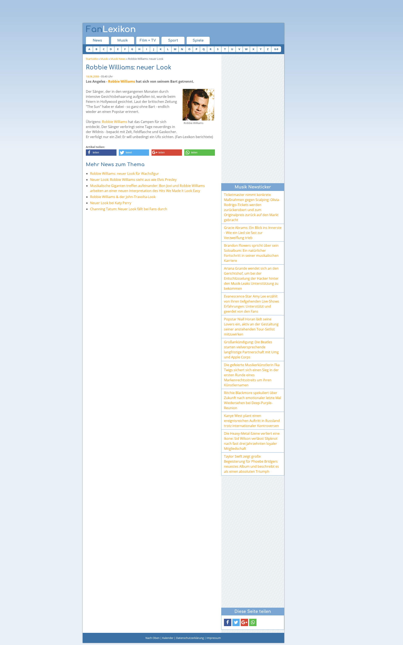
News (97, 40)
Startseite (92, 59)
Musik (122, 40)
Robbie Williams (121, 81)
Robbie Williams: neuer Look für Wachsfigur (124, 173)
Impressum (214, 638)
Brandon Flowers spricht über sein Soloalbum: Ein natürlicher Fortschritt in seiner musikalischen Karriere (251, 253)
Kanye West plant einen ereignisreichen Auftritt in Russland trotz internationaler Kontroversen (252, 420)
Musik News (118, 59)
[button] (101, 152)
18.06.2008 (92, 76)
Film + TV (148, 40)
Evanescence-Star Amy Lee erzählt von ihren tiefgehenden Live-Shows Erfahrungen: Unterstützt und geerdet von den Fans (251, 304)
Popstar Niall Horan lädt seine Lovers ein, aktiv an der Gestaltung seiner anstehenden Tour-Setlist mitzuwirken (251, 327)
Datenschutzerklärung (190, 638)
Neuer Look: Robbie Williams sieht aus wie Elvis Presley (133, 179)
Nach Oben (152, 638)
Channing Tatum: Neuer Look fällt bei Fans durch (128, 209)
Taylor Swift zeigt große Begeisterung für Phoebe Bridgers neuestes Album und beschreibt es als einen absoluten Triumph (251, 464)
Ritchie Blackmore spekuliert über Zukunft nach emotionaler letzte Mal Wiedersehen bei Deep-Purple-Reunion (252, 400)
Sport (173, 40)
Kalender (167, 638)
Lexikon (111, 29)
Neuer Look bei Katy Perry (110, 203)
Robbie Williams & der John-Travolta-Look (123, 197)
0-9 (276, 49)
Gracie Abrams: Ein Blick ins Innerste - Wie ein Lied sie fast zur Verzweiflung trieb (252, 232)
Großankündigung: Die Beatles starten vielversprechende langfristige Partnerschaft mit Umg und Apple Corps (251, 349)
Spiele (198, 40)
